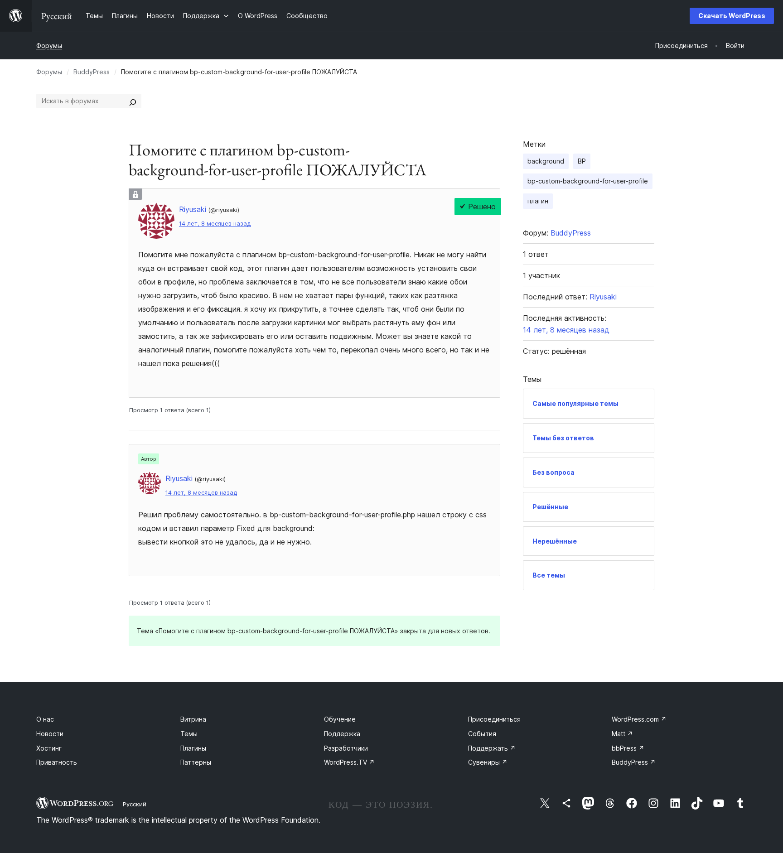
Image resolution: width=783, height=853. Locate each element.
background (545, 161)
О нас (45, 719)
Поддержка (342, 733)
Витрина (193, 719)
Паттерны (195, 762)
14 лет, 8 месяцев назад (215, 223)
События (482, 733)
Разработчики (346, 748)
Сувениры (488, 762)
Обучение (340, 719)
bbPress (628, 748)
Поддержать (492, 748)
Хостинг (49, 748)
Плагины (193, 748)
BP (582, 161)
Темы (189, 733)
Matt (622, 733)
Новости (49, 733)
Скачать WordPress (731, 15)
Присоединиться (494, 719)
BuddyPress (91, 72)
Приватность (56, 762)
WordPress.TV (349, 762)
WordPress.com (639, 719)
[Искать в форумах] (132, 101)
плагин (537, 201)
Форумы (49, 45)
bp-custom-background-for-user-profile (587, 181)
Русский (134, 804)
